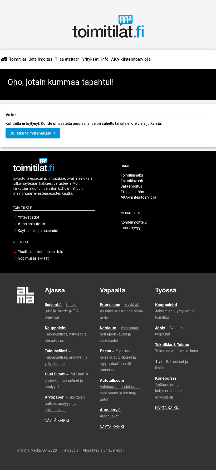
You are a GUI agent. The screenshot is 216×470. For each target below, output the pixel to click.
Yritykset (90, 59)
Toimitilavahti (132, 181)
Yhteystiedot (28, 217)
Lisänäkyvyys (132, 228)
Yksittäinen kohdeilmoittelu (40, 252)
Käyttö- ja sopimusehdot (38, 231)
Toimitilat (17, 59)
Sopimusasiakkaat (33, 258)
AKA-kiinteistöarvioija (131, 59)
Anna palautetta (31, 224)
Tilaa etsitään (67, 59)
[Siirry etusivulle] (4, 59)
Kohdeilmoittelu (134, 222)
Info (105, 59)
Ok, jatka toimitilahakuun (30, 133)
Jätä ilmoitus (40, 59)
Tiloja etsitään (132, 192)
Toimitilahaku (132, 175)
